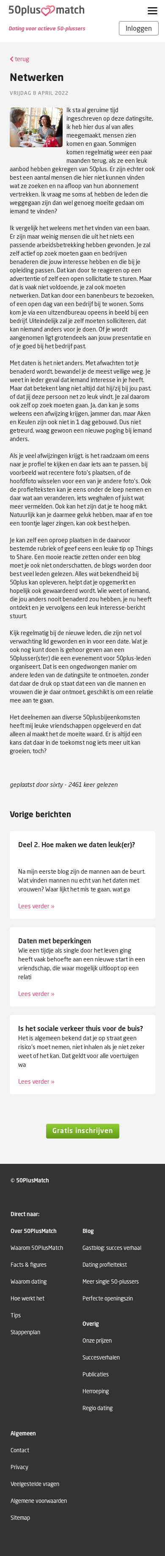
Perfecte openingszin (107, 1298)
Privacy (19, 1467)
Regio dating (97, 1408)
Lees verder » (36, 906)
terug (21, 59)
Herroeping (95, 1391)
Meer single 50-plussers (110, 1281)
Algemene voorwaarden (39, 1501)
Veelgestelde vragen (35, 1484)
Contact (20, 1450)
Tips (16, 1315)
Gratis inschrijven (82, 1130)
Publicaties (95, 1374)
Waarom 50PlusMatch (37, 1248)
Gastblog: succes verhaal (111, 1248)
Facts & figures (29, 1264)
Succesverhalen (101, 1357)
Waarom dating (29, 1281)
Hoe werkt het (27, 1298)
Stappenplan (25, 1332)
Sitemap (20, 1517)
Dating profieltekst (104, 1264)
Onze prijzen (97, 1340)
